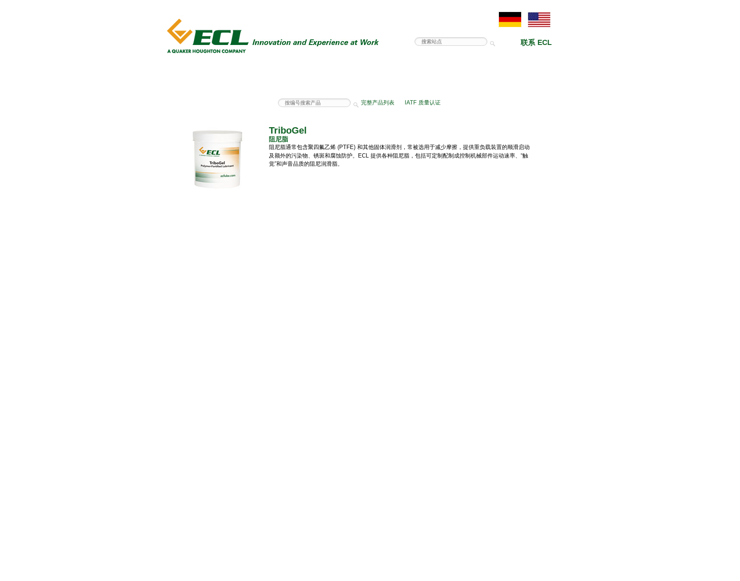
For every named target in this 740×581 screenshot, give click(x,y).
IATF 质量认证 (423, 102)
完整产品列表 (377, 102)
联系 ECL (536, 43)
